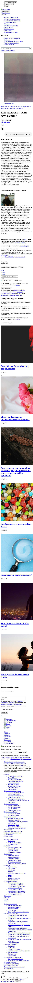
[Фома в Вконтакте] (8, 719)
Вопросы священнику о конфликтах (19, 933)
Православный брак (14, 862)
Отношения (8, 829)
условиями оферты (19, 290)
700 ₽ (2, 270)
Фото (6, 899)
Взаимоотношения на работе (17, 863)
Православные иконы (11, 804)
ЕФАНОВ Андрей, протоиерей (15, 257)
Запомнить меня (8, 709)
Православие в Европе (15, 889)
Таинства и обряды (10, 944)
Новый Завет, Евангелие (15, 776)
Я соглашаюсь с (14, 290)
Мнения (6, 897)
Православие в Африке (15, 884)
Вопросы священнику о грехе (17, 928)
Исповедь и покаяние (15, 949)
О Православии (13, 844)
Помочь (7, 9)
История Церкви (13, 849)
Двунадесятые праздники (16, 796)
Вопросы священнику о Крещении (19, 934)
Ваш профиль (9, 4)
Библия (6, 774)
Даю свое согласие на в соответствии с (13, 293)
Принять (18, 981)
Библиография (12, 789)
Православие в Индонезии (16, 892)
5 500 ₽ (3, 274)
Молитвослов (8, 27)
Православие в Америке (15, 883)
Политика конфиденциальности (14, 762)
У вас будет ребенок (14, 826)
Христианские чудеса (15, 842)
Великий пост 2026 (14, 907)
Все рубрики (8, 30)
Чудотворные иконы (14, 810)
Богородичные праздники (16, 799)
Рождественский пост (15, 905)
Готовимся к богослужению (13, 957)
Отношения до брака (14, 860)
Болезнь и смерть (13, 855)
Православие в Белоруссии (16, 886)
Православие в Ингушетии (16, 891)
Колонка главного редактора (13, 831)
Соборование (12, 954)
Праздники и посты (10, 904)
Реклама (7, 735)
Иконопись (11, 870)
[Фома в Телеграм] (8, 722)
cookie (21, 765)
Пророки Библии (13, 783)
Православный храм (10, 812)
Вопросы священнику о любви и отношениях (16, 107)
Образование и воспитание (12, 833)
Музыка (10, 871)
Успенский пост (13, 908)
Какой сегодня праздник (12, 38)
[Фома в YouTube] (7, 725)
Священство (12, 955)
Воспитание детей (10, 817)
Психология (8, 854)
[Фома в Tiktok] (7, 724)
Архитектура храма (14, 813)
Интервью (7, 896)
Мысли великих (13, 879)
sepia (8, 122)
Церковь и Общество (11, 965)
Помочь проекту (5, 288)
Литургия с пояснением (15, 959)
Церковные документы (11, 963)
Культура (7, 865)
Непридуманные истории (12, 19)
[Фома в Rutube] (7, 727)
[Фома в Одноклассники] (10, 720)
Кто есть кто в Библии (15, 779)
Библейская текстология (15, 781)
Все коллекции (9, 44)
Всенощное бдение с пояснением (18, 960)
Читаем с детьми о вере (11, 43)
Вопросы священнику (11, 25)
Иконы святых (12, 808)
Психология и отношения (12, 20)
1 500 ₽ (3, 272)
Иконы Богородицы (14, 805)
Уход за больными (13, 857)
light (2, 122)
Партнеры (7, 741)
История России (13, 850)
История (7, 846)
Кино (9, 875)
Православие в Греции (15, 888)
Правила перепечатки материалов (15, 763)
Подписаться (22, 752)
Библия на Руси (13, 787)
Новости (7, 24)
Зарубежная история (14, 852)
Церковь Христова (10, 962)
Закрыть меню (5, 11)
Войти (13, 50)
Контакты (7, 736)
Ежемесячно (18, 280)
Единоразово (7, 280)
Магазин (7, 733)
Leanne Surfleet (9, 103)
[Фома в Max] (6, 729)
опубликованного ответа (8, 253)
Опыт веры (11, 841)
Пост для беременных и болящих (18, 912)
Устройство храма (13, 815)
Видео (6, 901)
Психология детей (13, 820)
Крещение (11, 946)
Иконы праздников (14, 807)
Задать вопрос (5, 255)
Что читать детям (13, 825)
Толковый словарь (14, 878)
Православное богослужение (13, 41)
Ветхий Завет (12, 778)
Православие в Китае (14, 894)
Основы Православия (11, 17)
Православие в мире (10, 881)
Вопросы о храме (13, 942)
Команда (7, 738)
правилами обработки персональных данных (15, 757)
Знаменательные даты (15, 847)
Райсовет (7, 40)
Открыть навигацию (10, 2)
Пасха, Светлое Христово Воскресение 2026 (16, 793)
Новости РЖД (8, 836)
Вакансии (7, 740)
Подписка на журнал (11, 32)
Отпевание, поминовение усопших (19, 951)
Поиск (6, 6)
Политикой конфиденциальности (11, 295)
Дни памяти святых (14, 797)
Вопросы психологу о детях (16, 828)
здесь (25, 239)
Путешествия (8, 834)
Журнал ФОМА (6, 106)
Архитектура (12, 867)
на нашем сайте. (20, 243)
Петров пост (12, 910)
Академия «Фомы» (10, 22)
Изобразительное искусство (16, 873)
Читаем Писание (13, 784)
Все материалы (9, 29)
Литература (11, 868)
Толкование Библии (14, 786)
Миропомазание (13, 952)
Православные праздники (12, 791)
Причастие (11, 947)
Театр (10, 876)
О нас (6, 732)
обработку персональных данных (12, 292)
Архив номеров (9, 743)
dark (5, 122)
